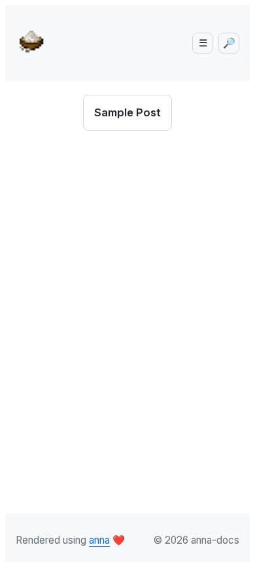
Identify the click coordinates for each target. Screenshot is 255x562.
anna (99, 540)
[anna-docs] (35, 40)
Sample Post (127, 112)
